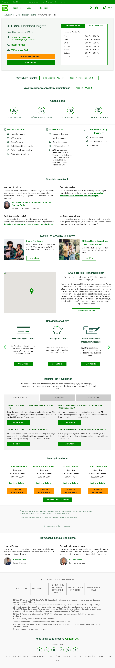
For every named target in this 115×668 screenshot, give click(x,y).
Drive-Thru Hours (96, 26)
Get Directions (31, 63)
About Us (64, 2)
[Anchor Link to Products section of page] (70, 111)
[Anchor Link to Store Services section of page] (14, 111)
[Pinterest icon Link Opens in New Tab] (68, 649)
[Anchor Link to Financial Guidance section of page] (98, 111)
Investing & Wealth (49, 2)
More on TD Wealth (83, 88)
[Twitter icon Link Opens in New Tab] (46, 649)
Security (66, 656)
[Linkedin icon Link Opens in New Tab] (75, 649)
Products (17, 8)
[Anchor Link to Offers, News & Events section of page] (41, 111)
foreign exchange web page (68, 517)
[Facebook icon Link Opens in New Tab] (39, 649)
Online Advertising (38, 656)
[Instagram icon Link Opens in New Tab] (61, 649)
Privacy (7, 656)
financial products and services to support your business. (28, 224)
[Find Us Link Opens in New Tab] (91, 8)
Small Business (18, 2)
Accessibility (89, 656)
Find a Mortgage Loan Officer (83, 78)
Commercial (33, 2)
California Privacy (20, 656)
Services (31, 8)
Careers (101, 656)
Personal (5, 2)
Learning (44, 7)
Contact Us (72, 638)
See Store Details (18, 483)
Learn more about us (86, 311)
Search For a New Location (57, 500)
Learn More (89, 258)
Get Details (23, 364)
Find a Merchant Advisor (52, 78)
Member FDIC (67, 526)
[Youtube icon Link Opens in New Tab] (53, 649)
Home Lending (93, 397)
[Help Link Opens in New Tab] (96, 8)
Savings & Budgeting (21, 397)
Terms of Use (54, 656)
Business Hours (73, 26)
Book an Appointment (31, 56)
